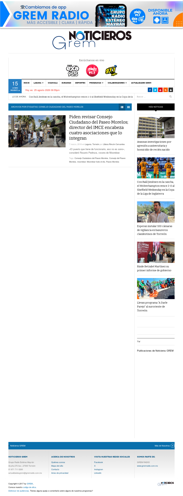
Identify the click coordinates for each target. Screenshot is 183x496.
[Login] (171, 90)
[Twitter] (155, 90)
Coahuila (53, 83)
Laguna (37, 83)
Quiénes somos (58, 462)
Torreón (95, 144)
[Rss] (165, 90)
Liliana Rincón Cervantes (114, 144)
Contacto (55, 469)
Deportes (80, 83)
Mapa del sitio (57, 465)
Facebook (98, 462)
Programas (95, 83)
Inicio (26, 83)
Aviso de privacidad (59, 472)
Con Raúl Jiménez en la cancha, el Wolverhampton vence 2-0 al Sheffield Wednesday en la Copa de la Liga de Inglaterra (90, 97)
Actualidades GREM (141, 83)
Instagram (98, 469)
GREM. (30, 483)
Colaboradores (116, 83)
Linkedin (97, 472)
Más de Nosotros (162, 445)
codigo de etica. (29, 487)
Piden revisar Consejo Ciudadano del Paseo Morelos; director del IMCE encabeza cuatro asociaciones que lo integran (98, 127)
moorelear (81, 161)
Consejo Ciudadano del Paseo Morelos (91, 158)
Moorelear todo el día (96, 161)
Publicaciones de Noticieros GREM (155, 350)
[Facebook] (150, 90)
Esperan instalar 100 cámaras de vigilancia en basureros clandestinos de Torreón (154, 230)
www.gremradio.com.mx (147, 465)
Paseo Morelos (112, 161)
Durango (66, 83)
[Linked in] (160, 90)
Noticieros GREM (91, 40)
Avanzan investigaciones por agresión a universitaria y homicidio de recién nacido (154, 145)
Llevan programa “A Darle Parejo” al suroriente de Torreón (152, 306)
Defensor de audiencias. (18, 490)
